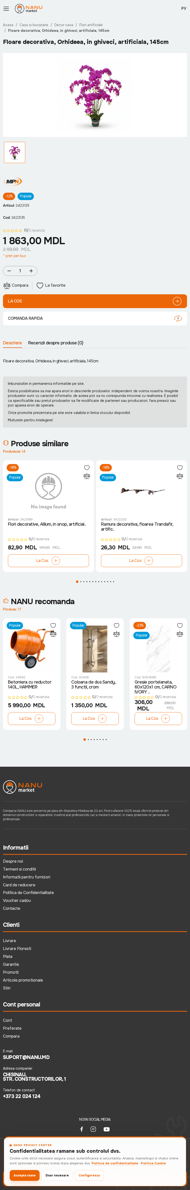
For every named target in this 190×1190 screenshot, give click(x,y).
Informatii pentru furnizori (26, 877)
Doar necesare (57, 1175)
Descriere (12, 343)
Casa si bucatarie (34, 25)
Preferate (12, 1028)
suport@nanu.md (26, 1057)
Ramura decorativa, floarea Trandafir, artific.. (137, 527)
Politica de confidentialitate (115, 1163)
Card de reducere (19, 885)
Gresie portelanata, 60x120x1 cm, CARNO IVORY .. (155, 687)
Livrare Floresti (17, 948)
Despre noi (13, 861)
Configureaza (89, 1175)
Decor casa (63, 25)
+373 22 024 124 (21, 1096)
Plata (7, 956)
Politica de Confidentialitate (28, 892)
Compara (11, 1036)
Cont (7, 1020)
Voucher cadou (17, 900)
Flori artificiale (91, 25)
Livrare (9, 940)
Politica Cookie (153, 1163)
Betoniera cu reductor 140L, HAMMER (29, 685)
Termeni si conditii (19, 869)
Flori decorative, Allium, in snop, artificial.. (47, 524)
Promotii (11, 972)
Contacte (11, 908)
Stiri (6, 988)
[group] (95, 95)
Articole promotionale (23, 980)
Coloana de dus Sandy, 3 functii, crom (93, 685)
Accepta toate (25, 1175)
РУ (183, 8)
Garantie (11, 964)
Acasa (8, 25)
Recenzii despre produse (55, 343)
